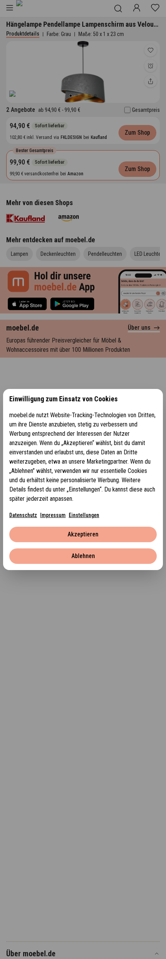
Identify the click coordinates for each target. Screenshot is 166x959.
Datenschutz (23, 515)
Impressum (53, 515)
